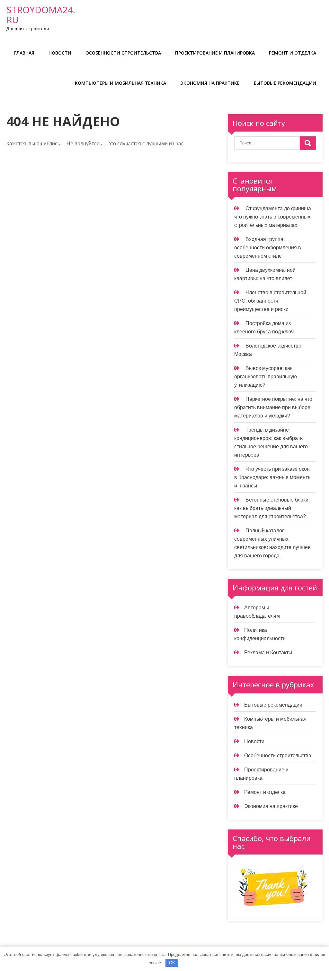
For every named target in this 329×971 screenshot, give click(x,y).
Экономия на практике (210, 83)
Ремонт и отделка (292, 53)
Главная (24, 53)
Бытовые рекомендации (285, 83)
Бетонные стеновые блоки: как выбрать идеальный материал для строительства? (272, 508)
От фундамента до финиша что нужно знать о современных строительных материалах (272, 217)
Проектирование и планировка (215, 53)
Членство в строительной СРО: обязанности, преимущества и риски (270, 301)
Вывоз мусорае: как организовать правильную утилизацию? (265, 376)
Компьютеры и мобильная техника (120, 83)
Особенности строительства (123, 53)
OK (172, 962)
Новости (60, 53)
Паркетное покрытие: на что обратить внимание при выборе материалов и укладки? (273, 407)
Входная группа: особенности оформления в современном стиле (267, 247)
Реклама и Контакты (268, 652)
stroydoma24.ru (40, 15)
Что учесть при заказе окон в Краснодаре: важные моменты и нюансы (273, 477)
